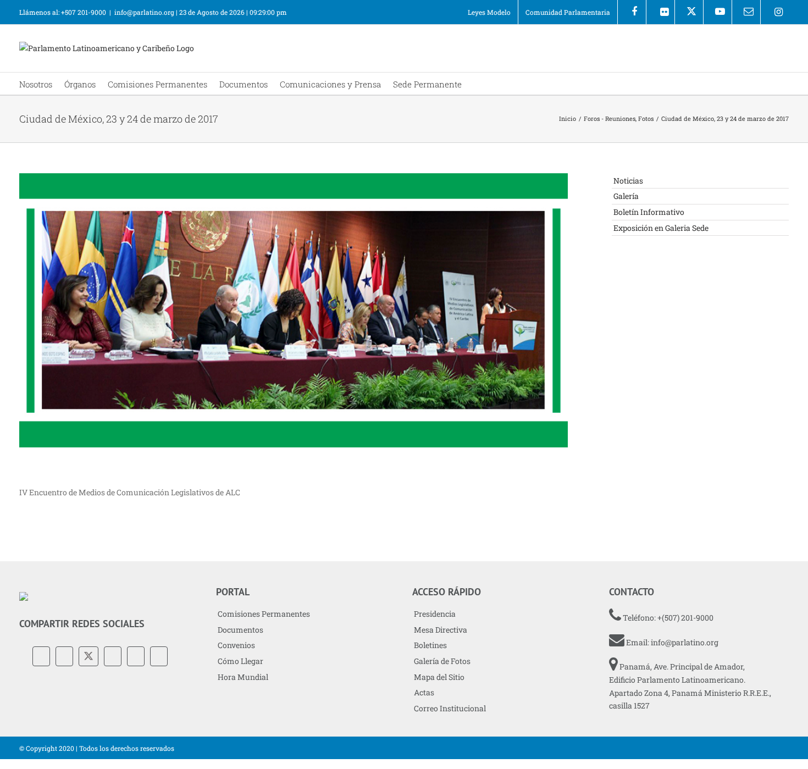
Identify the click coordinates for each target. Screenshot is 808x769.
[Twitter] (88, 656)
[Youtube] (718, 12)
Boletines (430, 645)
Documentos (240, 629)
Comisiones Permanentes (264, 613)
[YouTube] (112, 656)
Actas (424, 692)
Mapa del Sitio (439, 677)
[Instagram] (775, 12)
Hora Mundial (243, 677)
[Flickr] (660, 12)
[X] (689, 12)
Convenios (236, 645)
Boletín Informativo (648, 212)
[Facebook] (632, 12)
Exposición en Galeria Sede (661, 228)
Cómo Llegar (240, 661)
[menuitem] (489, 12)
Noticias (628, 180)
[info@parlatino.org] (746, 12)
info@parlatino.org (144, 12)
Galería (626, 196)
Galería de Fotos (442, 661)
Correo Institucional (450, 708)
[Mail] (159, 656)
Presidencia (435, 613)
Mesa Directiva (440, 629)
